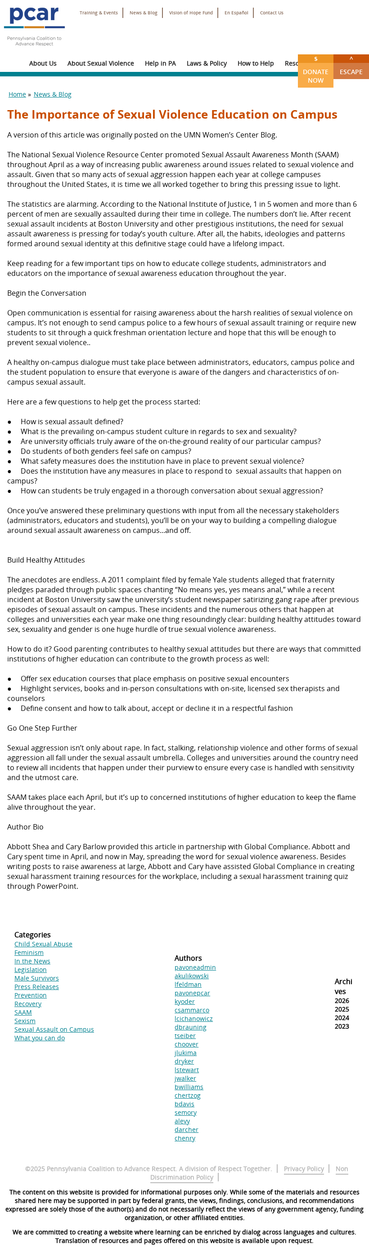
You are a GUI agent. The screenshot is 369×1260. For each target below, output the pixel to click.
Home (17, 94)
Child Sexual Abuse (43, 944)
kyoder (185, 1001)
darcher (186, 1129)
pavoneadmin (195, 967)
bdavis (184, 1104)
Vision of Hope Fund (191, 13)
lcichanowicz (194, 1018)
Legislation (30, 969)
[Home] (34, 49)
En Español (236, 13)
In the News (32, 961)
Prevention (30, 995)
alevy (182, 1121)
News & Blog (144, 13)
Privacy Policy (304, 1168)
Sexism (25, 1020)
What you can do (39, 1038)
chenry (185, 1138)
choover (186, 1044)
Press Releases (36, 986)
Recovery (27, 1003)
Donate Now (315, 69)
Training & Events (99, 13)
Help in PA (160, 63)
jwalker (185, 1078)
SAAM (23, 1012)
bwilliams (189, 1087)
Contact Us (272, 13)
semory (186, 1112)
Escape (351, 65)
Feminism (29, 952)
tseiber (185, 1035)
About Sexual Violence (101, 63)
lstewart (187, 1069)
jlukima (186, 1052)
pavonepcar (192, 993)
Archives (343, 986)
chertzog (188, 1095)
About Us (43, 63)
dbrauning (191, 1027)
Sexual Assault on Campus (54, 1029)
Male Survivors (36, 978)
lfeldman (188, 984)
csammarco (192, 1010)
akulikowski (192, 976)
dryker (184, 1061)
